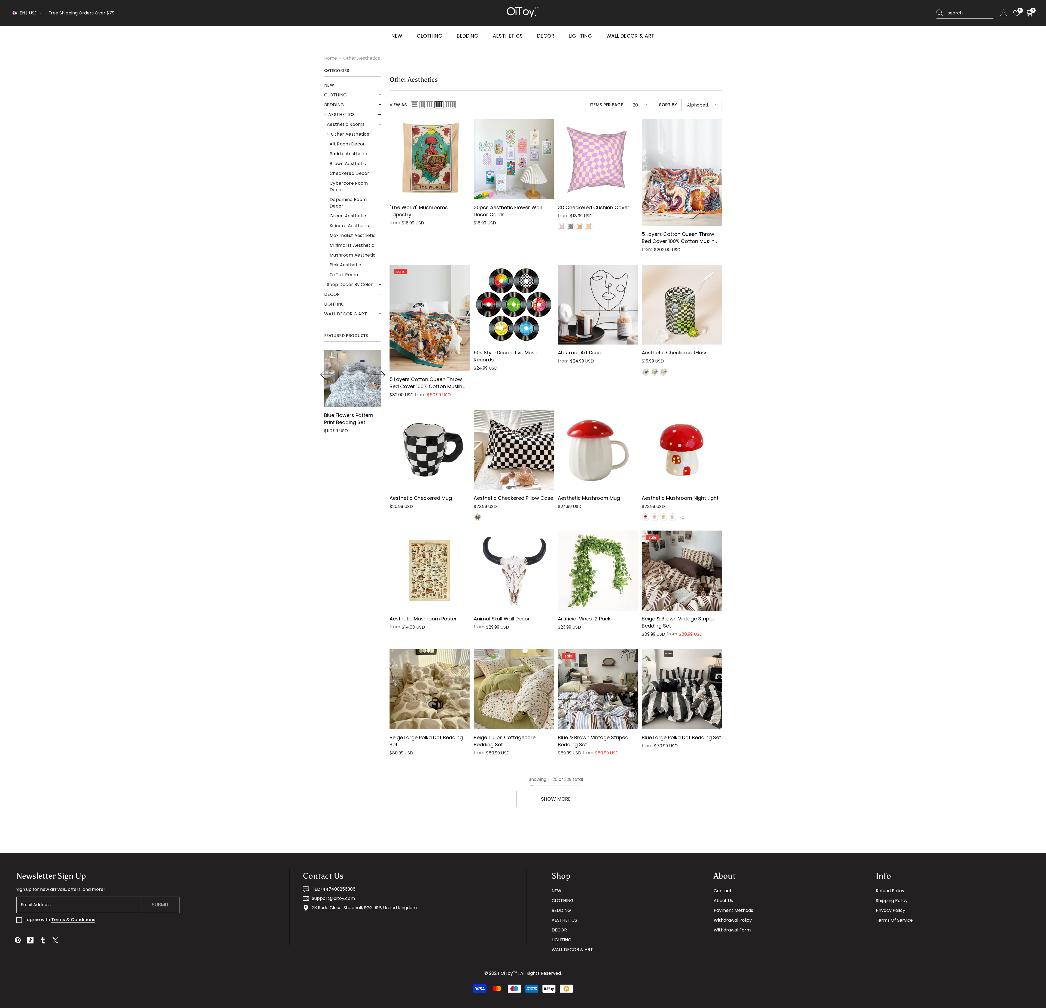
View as (398, 105)
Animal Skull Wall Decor (502, 618)
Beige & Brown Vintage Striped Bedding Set (679, 622)
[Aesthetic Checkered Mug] (430, 450)
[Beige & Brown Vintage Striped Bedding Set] (682, 571)
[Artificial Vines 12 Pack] (598, 571)
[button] (352, 85)
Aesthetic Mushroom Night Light (680, 498)
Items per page (606, 105)
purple (561, 226)
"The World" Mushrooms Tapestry (419, 211)
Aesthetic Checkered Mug (421, 498)
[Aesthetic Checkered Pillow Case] (514, 450)
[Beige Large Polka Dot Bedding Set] (430, 689)
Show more (556, 799)
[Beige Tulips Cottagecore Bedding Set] (514, 689)
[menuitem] (352, 85)
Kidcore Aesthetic (349, 226)
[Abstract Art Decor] (598, 305)
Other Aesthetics (361, 58)
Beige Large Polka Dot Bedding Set (426, 741)
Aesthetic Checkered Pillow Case (513, 498)
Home (330, 58)
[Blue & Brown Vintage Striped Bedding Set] (598, 689)
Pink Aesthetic (345, 265)
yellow (588, 226)
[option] (352, 394)
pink (654, 517)
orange (579, 226)
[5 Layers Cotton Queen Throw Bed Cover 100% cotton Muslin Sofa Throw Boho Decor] (682, 172)
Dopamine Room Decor (348, 202)
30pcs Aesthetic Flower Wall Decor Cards (508, 211)
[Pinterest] (18, 940)
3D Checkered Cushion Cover (593, 207)
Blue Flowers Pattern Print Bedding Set (348, 419)
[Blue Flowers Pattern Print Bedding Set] (352, 378)
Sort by (668, 105)
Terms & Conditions (73, 919)
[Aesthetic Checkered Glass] (682, 305)
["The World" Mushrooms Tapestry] (430, 159)
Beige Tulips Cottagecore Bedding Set (505, 741)
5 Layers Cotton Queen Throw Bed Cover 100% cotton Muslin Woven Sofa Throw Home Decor (428, 383)
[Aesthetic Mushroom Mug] (598, 450)
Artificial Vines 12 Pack (584, 618)
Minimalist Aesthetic (352, 245)
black (570, 226)
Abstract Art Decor (580, 352)
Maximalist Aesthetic (353, 235)
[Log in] (1003, 13)
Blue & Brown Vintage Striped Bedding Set (593, 741)
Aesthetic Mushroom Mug (589, 498)
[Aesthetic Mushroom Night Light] (682, 450)
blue (672, 517)
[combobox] (970, 13)
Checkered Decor (349, 173)
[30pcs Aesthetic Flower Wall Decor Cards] (514, 159)
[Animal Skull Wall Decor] (514, 571)
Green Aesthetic (348, 216)
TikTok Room (344, 275)
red (645, 517)
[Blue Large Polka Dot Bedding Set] (682, 689)
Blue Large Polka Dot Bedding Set (681, 737)
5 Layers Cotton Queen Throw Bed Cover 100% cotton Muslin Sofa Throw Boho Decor (678, 238)
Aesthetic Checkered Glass (675, 352)
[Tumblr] (43, 940)
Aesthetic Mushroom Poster (423, 618)
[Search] (964, 13)
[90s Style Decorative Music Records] (514, 305)
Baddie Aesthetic (348, 154)
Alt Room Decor (347, 144)
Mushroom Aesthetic (353, 255)
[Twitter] (55, 940)
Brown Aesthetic (348, 163)
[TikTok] (30, 940)
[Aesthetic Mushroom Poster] (430, 571)
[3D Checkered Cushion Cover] (598, 159)
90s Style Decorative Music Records (506, 356)
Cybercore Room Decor (349, 186)
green (654, 372)
